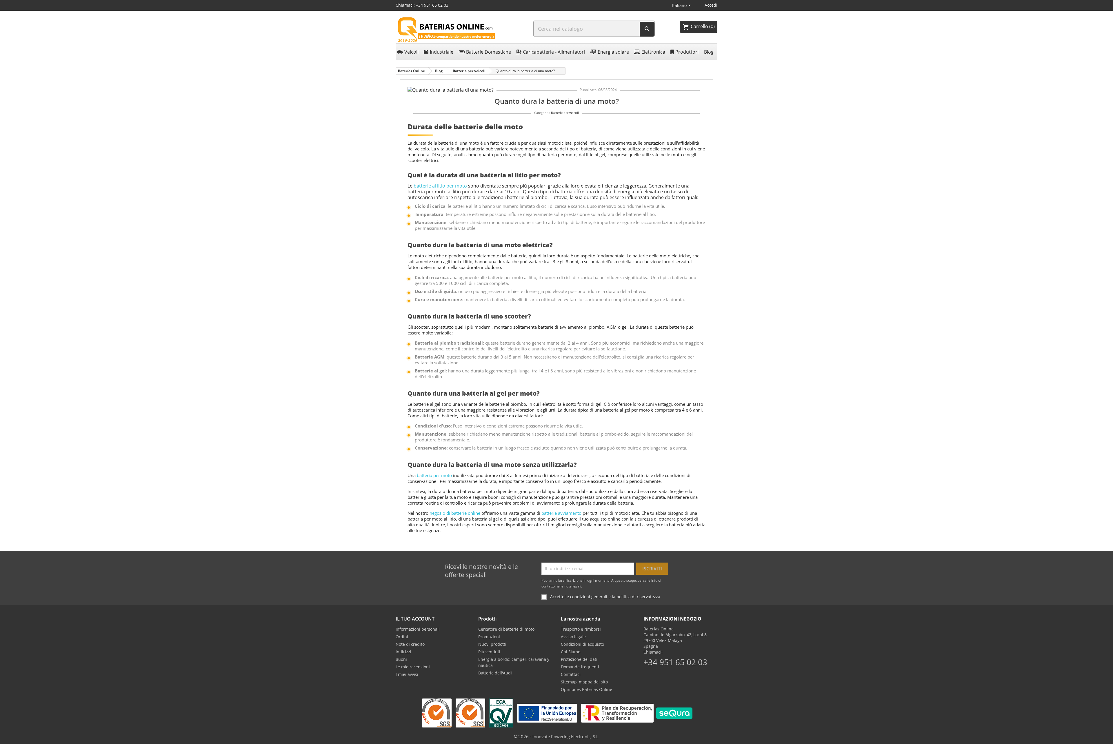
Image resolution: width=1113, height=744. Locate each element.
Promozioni (489, 636)
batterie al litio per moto (440, 186)
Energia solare (613, 52)
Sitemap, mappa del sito (584, 682)
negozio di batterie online (455, 513)
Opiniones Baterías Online (586, 689)
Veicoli (411, 52)
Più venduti (489, 651)
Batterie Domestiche (488, 52)
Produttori (687, 52)
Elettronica (653, 52)
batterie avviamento (561, 513)
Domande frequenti (580, 667)
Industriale (441, 52)
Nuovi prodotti (492, 644)
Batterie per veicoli (565, 112)
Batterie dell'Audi (495, 673)
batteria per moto (434, 475)
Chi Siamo (570, 651)
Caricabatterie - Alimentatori (554, 52)
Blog (709, 52)
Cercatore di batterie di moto (506, 629)
